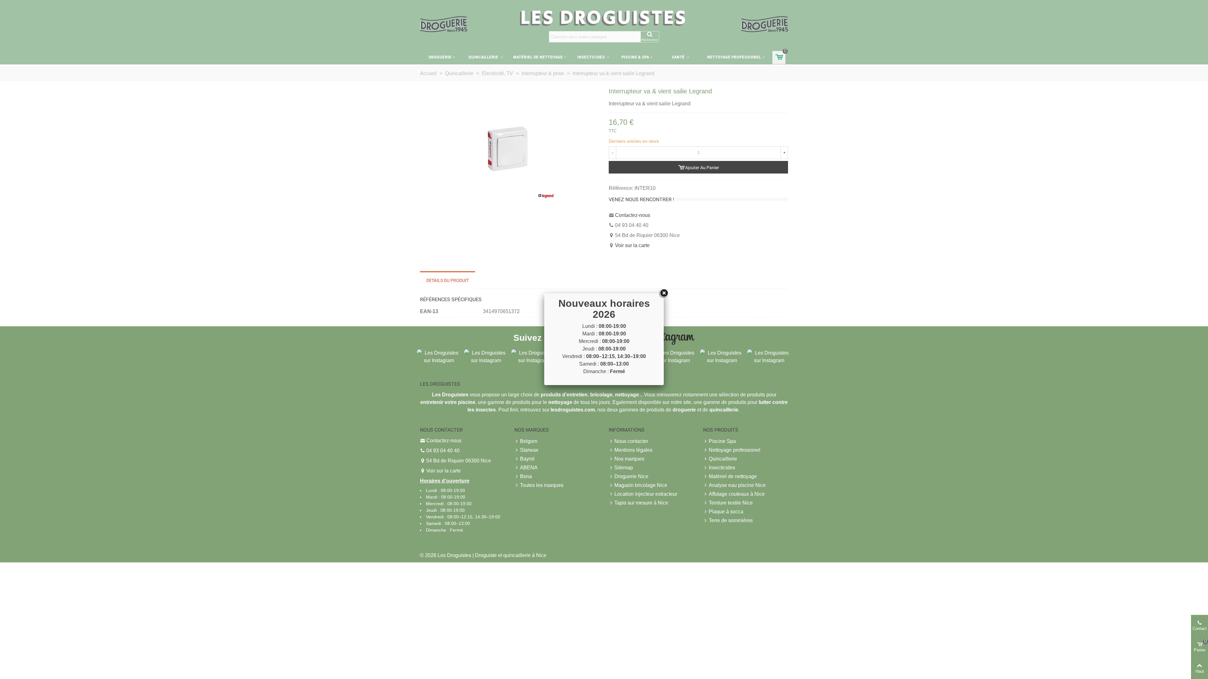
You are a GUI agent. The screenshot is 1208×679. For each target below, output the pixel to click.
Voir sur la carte (632, 245)
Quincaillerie (483, 57)
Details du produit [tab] (447, 280)
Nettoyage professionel (734, 57)
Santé (678, 57)
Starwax (529, 450)
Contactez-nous (632, 215)
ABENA (529, 467)
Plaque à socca (726, 511)
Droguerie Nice (631, 476)
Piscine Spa (722, 441)
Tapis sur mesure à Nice (641, 502)
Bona (526, 476)
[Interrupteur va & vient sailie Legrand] (509, 153)
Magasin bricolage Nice (640, 485)
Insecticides (591, 57)
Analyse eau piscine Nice (737, 485)
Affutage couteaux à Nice (737, 494)
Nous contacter (631, 441)
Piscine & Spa (635, 57)
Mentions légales (633, 450)
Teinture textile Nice (731, 502)
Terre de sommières (731, 520)
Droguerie (439, 57)
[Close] (663, 293)
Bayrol (527, 458)
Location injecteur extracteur (645, 494)
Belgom (528, 441)
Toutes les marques (541, 485)
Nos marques (629, 458)
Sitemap (623, 467)
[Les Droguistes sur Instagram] (439, 356)
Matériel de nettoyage (538, 57)
